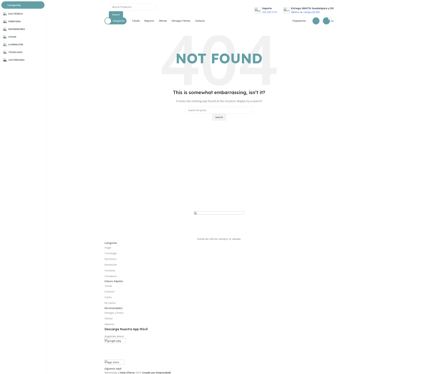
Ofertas (108, 318)
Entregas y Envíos (114, 312)
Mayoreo (109, 324)
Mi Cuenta (110, 302)
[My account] (316, 21)
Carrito (108, 297)
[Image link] (219, 223)
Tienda (108, 285)
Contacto (109, 291)
